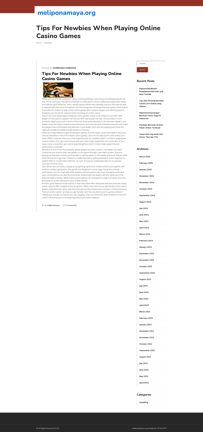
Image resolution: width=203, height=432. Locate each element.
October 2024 (145, 189)
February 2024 (146, 240)
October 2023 (145, 266)
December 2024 (146, 176)
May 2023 (143, 299)
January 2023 (145, 324)
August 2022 (145, 357)
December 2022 (146, 331)
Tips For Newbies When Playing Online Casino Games (81, 76)
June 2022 (144, 370)
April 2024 (144, 227)
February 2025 (146, 163)
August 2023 (145, 279)
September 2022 (147, 350)
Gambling (143, 402)
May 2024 (143, 221)
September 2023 (147, 273)
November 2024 (146, 182)
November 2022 (146, 337)
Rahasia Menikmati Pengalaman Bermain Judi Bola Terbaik (151, 91)
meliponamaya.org (50, 12)
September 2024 (147, 195)
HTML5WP (162, 428)
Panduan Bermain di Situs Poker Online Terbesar (151, 126)
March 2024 (144, 234)
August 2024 (145, 202)
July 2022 (143, 363)
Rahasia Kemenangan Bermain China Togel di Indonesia (150, 116)
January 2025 (145, 169)
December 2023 (146, 253)
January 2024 (145, 247)
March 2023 (144, 311)
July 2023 (143, 286)
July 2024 (143, 208)
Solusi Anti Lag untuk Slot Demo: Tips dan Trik (151, 135)
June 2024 (144, 215)
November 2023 (146, 260)
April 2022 (144, 382)
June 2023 (144, 292)
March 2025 (144, 156)
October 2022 (145, 344)
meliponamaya (53, 205)
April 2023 (144, 305)
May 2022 (143, 376)
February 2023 (146, 318)
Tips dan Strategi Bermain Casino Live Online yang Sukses (151, 103)
